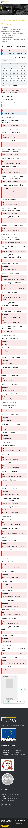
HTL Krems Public (6, 50)
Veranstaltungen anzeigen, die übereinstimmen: (12, 102)
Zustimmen (5, 825)
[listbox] (8, 60)
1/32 (5, 701)
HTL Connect (6, 752)
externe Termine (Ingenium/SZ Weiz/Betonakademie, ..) (14, 53)
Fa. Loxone (18, 750)
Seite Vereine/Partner (20, 754)
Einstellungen (19, 823)
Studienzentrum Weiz (8, 754)
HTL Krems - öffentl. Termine (9, 110)
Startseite (7, 10)
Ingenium (17, 752)
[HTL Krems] (5, 2)
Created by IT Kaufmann (14, 817)
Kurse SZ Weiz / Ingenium (8, 113)
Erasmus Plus (6, 750)
